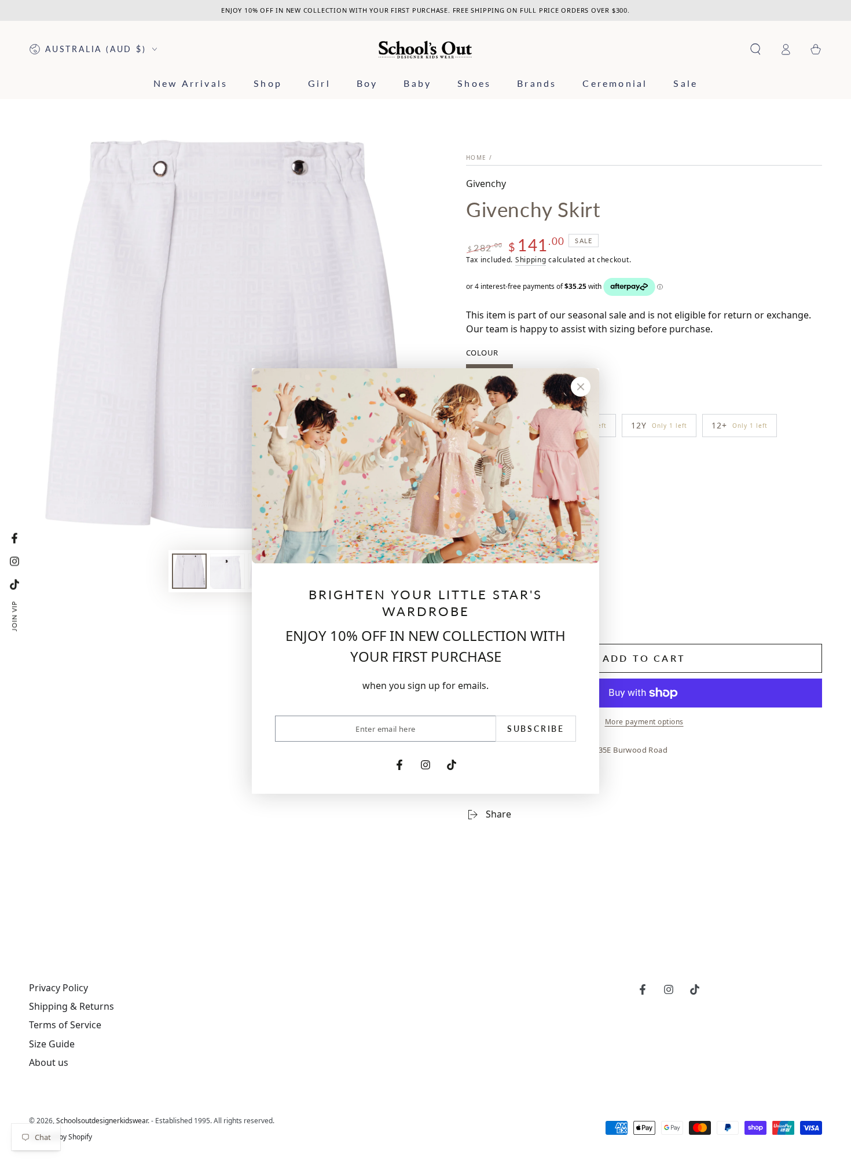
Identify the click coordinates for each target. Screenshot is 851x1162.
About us (48, 1062)
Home (476, 157)
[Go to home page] (425, 49)
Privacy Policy (58, 987)
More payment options (644, 722)
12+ (739, 428)
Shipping (530, 260)
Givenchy (486, 183)
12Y (658, 428)
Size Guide (52, 1044)
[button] (755, 49)
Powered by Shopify (60, 1137)
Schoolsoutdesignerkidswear (102, 1121)
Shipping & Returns (71, 1006)
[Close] (580, 386)
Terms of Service (65, 1024)
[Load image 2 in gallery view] (227, 571)
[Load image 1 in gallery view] (189, 571)
